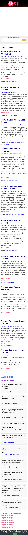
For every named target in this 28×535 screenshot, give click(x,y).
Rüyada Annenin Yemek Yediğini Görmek (12, 429)
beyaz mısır (6, 282)
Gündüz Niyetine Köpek (7, 519)
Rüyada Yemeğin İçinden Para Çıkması (12, 495)
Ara (24, 40)
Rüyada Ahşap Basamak (8, 442)
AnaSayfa (3, 530)
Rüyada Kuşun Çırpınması (9, 391)
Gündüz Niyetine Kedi (7, 517)
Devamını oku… (5, 78)
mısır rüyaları (15, 81)
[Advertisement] (14, 21)
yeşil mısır (11, 345)
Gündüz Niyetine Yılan (7, 515)
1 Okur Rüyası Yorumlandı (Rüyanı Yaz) (10, 92)
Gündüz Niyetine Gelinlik (7, 524)
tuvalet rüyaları (21, 214)
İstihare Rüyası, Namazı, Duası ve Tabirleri (14, 530)
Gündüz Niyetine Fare (7, 527)
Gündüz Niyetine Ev (6, 526)
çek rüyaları (8, 115)
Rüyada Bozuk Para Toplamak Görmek (12, 479)
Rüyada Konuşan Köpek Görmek (10, 454)
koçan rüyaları (9, 81)
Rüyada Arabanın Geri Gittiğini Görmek (12, 507)
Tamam (15, 534)
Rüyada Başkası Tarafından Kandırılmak (12, 417)
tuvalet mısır (11, 216)
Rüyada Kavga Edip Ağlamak (9, 403)
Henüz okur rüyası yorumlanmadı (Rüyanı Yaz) (11, 56)
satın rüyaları (21, 142)
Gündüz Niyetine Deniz (7, 520)
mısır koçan (6, 82)
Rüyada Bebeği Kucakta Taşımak (10, 467)
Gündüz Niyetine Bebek (7, 522)
